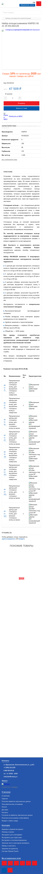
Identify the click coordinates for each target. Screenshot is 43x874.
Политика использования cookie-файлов (15, 818)
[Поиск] (38, 12)
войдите (22, 539)
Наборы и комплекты (9, 846)
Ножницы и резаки (8, 832)
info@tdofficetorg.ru (10, 776)
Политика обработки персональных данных (16, 801)
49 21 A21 (5, 513)
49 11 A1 (5, 422)
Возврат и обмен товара (10, 821)
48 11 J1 (5, 387)
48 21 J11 (5, 454)
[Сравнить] (35, 97)
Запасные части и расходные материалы (15, 843)
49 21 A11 (5, 492)
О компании (6, 796)
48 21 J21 (5, 472)
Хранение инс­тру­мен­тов (10, 848)
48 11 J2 (5, 405)
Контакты (5, 812)
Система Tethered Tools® (10, 851)
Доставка (5, 810)
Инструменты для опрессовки (12, 837)
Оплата (4, 807)
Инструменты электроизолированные (14, 840)
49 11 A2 (5, 437)
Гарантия (5, 798)
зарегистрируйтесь (8, 539)
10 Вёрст (15, 787)
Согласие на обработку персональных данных (17, 815)
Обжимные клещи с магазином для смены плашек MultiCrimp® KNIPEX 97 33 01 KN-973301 (19, 595)
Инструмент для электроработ (12, 835)
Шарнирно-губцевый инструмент (12, 829)
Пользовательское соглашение (12, 804)
